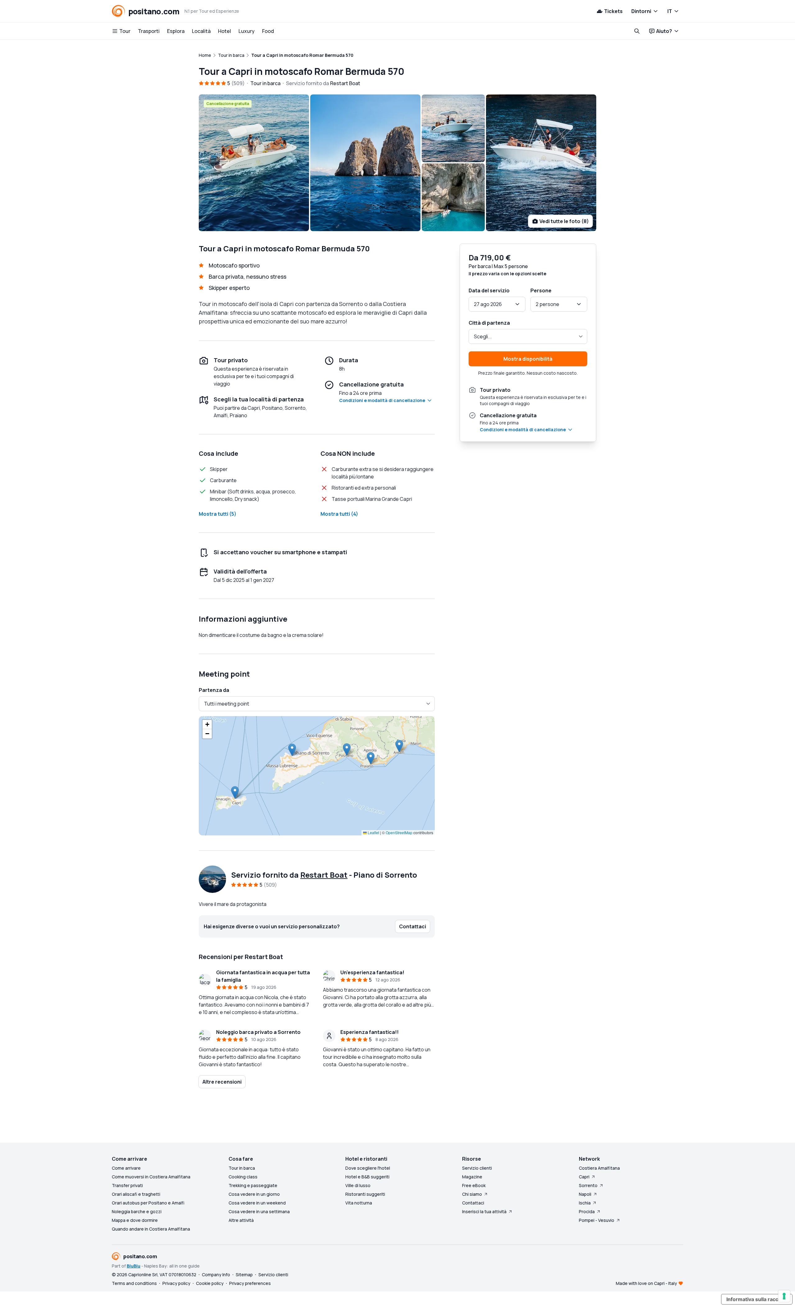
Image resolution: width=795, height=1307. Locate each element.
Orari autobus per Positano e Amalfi (148, 1203)
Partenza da (214, 690)
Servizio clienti (477, 1168)
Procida (587, 1211)
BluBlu (133, 1266)
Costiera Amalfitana (599, 1168)
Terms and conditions (134, 1283)
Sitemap (244, 1274)
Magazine (472, 1177)
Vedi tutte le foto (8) (564, 221)
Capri (584, 1177)
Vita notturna (358, 1203)
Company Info (216, 1274)
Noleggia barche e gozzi (136, 1211)
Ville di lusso (357, 1185)
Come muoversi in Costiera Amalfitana (151, 1177)
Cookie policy (210, 1283)
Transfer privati (127, 1185)
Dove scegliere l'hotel (367, 1168)
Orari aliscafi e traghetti (136, 1194)
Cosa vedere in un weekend (257, 1203)
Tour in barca (242, 1168)
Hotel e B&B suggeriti (367, 1177)
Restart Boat (324, 875)
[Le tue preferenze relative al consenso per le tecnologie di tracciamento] (784, 1296)
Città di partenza (489, 322)
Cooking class (243, 1177)
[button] (235, 792)
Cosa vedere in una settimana (259, 1211)
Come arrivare (126, 1168)
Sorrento (588, 1185)
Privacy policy (176, 1283)
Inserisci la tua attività (484, 1211)
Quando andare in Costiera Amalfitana (151, 1229)
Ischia (585, 1203)
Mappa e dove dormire (135, 1220)
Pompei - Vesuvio (596, 1220)
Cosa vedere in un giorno (254, 1194)
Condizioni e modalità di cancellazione (382, 400)
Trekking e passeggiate (253, 1185)
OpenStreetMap (399, 832)
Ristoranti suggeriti (365, 1194)
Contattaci (473, 1203)
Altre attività (241, 1220)
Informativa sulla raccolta (756, 1299)
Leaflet (373, 832)
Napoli (585, 1194)
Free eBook (474, 1185)
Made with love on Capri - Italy (646, 1283)
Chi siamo (472, 1194)
